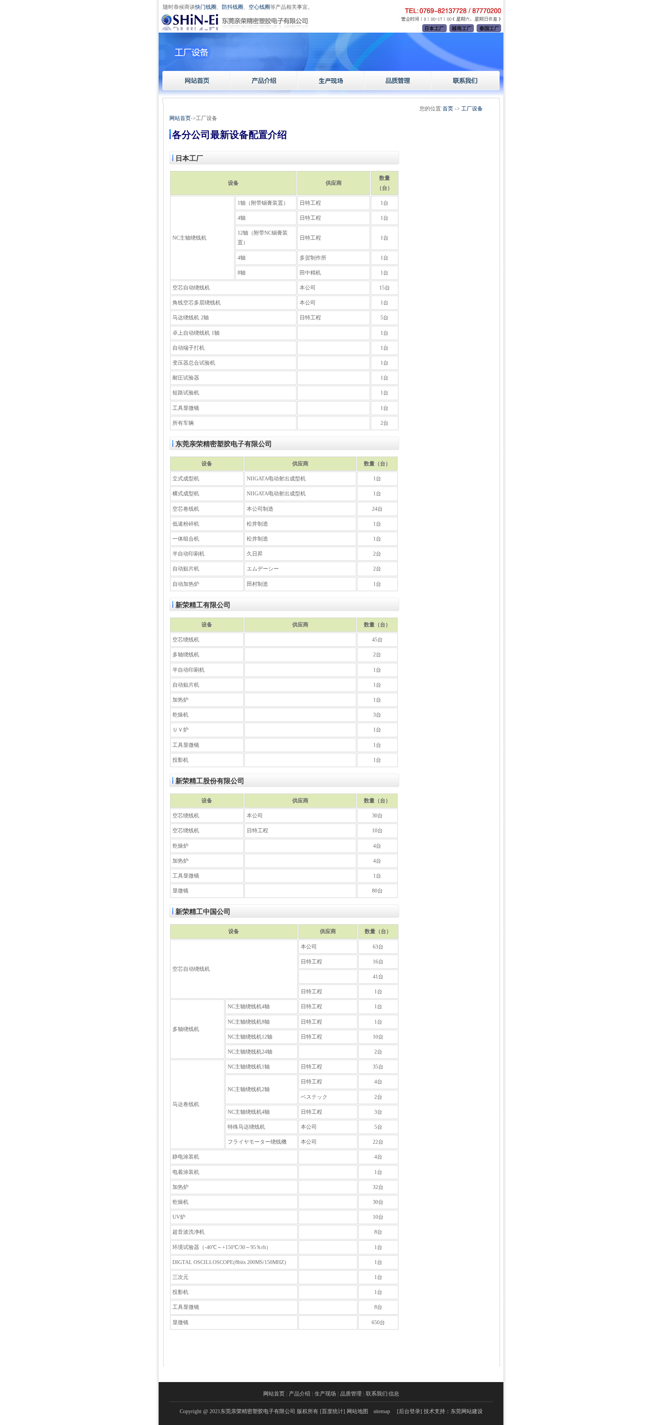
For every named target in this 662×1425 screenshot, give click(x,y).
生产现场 (325, 1394)
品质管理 (351, 1394)
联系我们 (376, 1394)
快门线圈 (205, 7)
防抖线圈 (232, 7)
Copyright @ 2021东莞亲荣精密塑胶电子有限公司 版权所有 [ (251, 1411)
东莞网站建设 (467, 1411)
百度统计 (332, 1411)
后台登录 (409, 1411)
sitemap (382, 1411)
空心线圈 (259, 7)
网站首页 (180, 118)
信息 (393, 1394)
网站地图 (357, 1411)
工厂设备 (472, 109)
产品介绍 (299, 1394)
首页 (447, 109)
